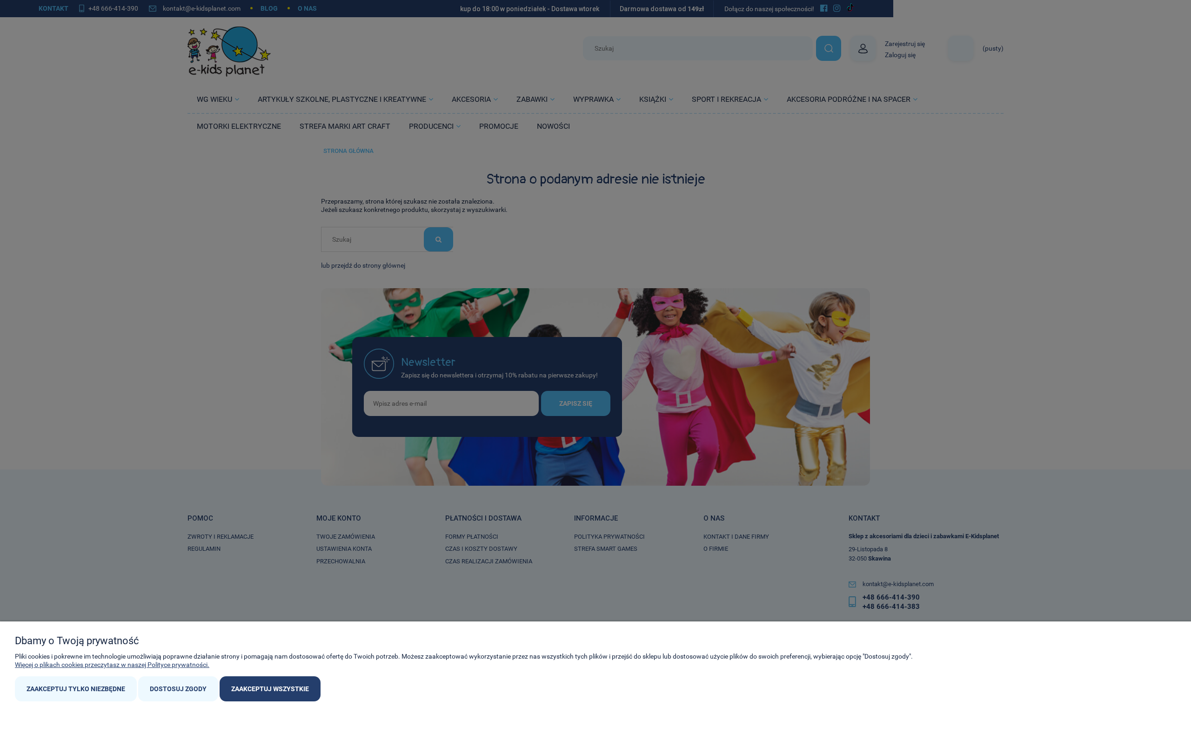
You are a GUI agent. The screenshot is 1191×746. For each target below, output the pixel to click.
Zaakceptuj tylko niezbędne (76, 689)
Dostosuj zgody (178, 689)
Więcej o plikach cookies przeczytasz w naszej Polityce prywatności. (112, 664)
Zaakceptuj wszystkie (270, 689)
